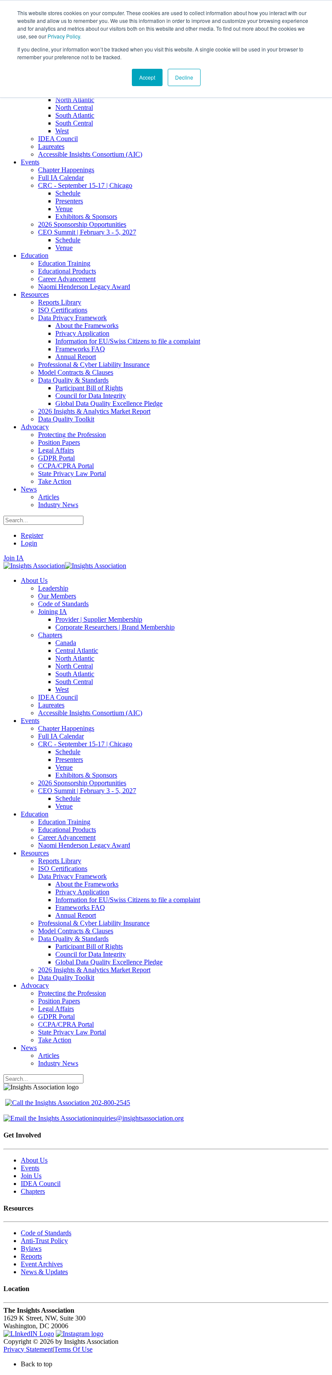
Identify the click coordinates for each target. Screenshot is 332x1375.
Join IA (13, 558)
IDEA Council (41, 1183)
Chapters (33, 1191)
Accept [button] (147, 77)
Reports (31, 1256)
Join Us (31, 1175)
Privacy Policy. (64, 36)
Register (32, 535)
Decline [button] (184, 77)
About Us (34, 1160)
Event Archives (42, 1264)
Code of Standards (46, 1233)
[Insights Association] (34, 565)
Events (30, 1168)
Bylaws (31, 1248)
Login (29, 543)
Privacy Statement (28, 1349)
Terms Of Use (73, 1349)
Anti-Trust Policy (44, 1240)
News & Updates (44, 1271)
